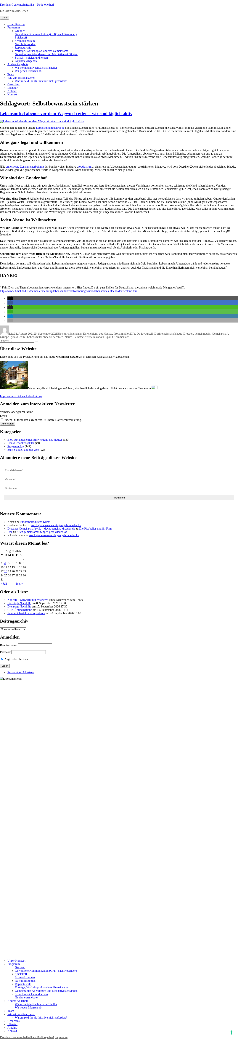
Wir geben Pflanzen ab (28, 71)
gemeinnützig (202, 333)
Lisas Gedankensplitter (20, 443)
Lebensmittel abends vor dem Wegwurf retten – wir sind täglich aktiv (66, 113)
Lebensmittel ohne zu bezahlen (45, 337)
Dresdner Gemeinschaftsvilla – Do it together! (27, 4)
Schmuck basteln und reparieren (26, 613)
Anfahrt (12, 91)
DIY (132, 333)
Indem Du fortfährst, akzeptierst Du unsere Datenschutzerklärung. (43, 419)
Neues (68, 337)
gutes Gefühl (17, 337)
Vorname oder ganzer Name (16, 411)
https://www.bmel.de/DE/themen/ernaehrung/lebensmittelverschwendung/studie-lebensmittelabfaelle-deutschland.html (69, 291)
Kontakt (12, 94)
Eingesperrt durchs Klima (35, 521)
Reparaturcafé (23, 47)
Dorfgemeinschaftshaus (168, 333)
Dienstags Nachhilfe (19, 603)
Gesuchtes (13, 84)
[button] (10, 298)
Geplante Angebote (26, 60)
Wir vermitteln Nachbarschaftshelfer (36, 67)
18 (5, 571)
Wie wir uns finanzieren (21, 77)
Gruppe (4, 337)
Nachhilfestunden (25, 44)
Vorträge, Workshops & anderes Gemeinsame (41, 50)
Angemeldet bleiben (16, 659)
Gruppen (20, 30)
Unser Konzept (16, 24)
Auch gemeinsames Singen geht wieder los (56, 525)
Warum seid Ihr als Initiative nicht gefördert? (41, 81)
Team (10, 74)
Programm (13, 27)
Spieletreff (21, 37)
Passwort (5, 652)
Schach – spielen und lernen (31, 57)
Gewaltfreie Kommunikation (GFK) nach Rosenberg (46, 34)
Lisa (11, 333)
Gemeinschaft (220, 333)
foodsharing (85, 166)
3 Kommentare (120, 337)
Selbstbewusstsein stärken (89, 337)
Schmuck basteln (25, 40)
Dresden (188, 333)
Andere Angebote (17, 64)
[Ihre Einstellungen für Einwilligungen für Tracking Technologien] (231, 1032)
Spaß (108, 337)
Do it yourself (145, 333)
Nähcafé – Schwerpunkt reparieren (27, 599)
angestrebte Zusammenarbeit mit (25, 166)
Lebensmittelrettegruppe (50, 127)
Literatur (12, 87)
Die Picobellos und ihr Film (95, 528)
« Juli (4, 583)
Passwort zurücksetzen (20, 672)
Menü (4, 17)
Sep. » (19, 583)
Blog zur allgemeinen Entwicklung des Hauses (84, 333)
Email (3, 415)
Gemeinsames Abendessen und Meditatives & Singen (46, 54)
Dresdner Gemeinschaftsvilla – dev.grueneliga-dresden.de (41, 528)
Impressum (61, 1037)
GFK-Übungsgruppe (19, 609)
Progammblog (122, 333)
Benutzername (8, 645)
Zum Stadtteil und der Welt (23, 449)
